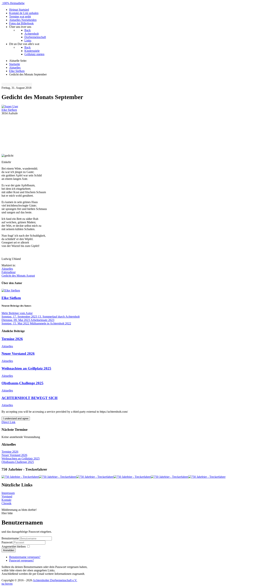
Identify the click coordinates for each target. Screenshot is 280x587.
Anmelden (8, 550)
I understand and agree (15, 418)
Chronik (6, 503)
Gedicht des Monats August (18, 275)
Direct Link (8, 422)
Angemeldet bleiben (14, 546)
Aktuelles (7, 268)
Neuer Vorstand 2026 (18, 354)
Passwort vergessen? (21, 560)
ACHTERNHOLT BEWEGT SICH (30, 398)
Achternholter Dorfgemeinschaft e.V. (55, 580)
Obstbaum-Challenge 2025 (22, 383)
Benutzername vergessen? (24, 557)
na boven (7, 583)
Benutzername (10, 538)
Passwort (7, 542)
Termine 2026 (12, 339)
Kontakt (6, 499)
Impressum (8, 493)
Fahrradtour (9, 272)
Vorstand (7, 496)
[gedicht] (140, 134)
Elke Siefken (9, 109)
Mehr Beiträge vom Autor (17, 313)
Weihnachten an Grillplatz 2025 (26, 368)
